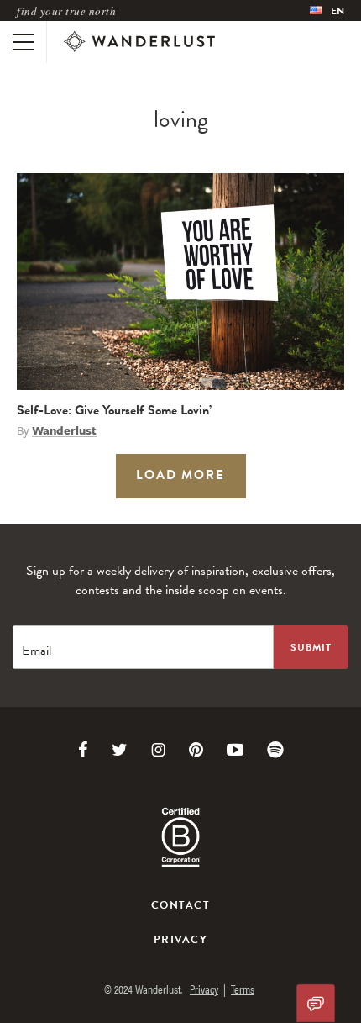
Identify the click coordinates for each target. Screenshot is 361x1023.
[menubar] (327, 10)
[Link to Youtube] (235, 749)
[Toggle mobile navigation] (23, 42)
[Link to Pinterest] (196, 749)
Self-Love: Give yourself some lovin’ (114, 410)
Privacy (180, 939)
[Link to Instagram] (158, 749)
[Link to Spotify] (275, 749)
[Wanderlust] (139, 42)
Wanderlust (64, 430)
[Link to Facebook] (83, 749)
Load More (180, 475)
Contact (180, 905)
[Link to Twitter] (120, 749)
